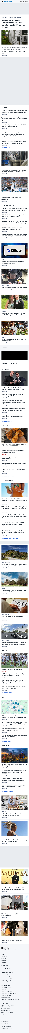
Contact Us (4, 960)
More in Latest (6, 147)
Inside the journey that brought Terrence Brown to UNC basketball (13, 687)
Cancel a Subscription (7, 978)
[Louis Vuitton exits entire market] (14, 928)
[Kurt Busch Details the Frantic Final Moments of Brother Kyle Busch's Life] (14, 378)
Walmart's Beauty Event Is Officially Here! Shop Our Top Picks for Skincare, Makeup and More (14, 508)
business (3, 259)
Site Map (3, 958)
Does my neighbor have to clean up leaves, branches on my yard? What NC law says (14, 723)
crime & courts (5, 285)
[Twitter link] (3, 968)
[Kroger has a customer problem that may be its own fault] (14, 328)
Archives (3, 962)
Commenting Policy (6, 1021)
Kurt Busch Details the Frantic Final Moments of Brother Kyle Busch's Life (12, 388)
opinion (3, 811)
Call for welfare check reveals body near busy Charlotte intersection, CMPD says (13, 643)
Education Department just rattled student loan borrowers (14, 457)
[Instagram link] (7, 968)
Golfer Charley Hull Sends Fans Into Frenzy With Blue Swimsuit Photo (14, 840)
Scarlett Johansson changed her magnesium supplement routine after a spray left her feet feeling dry (13, 134)
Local (2, 168)
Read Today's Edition (9, 1006)
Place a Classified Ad (7, 991)
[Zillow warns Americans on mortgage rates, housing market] (14, 250)
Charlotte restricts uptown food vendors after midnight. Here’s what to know (13, 142)
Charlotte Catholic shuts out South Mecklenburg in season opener (11, 228)
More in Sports (6, 693)
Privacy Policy (4, 1023)
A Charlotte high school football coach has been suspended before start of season (14, 209)
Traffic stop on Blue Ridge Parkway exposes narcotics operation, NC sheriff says (14, 565)
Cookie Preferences (6, 1026)
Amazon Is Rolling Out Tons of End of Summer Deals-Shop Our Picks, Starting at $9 (14, 516)
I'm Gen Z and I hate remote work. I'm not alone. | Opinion (14, 765)
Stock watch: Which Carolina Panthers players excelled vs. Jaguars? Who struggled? (12, 197)
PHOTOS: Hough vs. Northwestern (11, 669)
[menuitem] (2, 1)
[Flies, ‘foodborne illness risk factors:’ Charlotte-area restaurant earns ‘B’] (14, 605)
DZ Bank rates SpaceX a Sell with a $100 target (13, 470)
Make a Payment (6, 980)
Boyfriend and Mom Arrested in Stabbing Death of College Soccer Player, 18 (13, 314)
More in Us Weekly (7, 421)
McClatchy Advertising (7, 987)
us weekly (4, 311)
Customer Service (6, 975)
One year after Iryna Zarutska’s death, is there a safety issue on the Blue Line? (13, 170)
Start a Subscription (7, 977)
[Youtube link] (5, 968)
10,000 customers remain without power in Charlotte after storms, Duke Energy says (14, 111)
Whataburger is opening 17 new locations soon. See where (13, 914)
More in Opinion (7, 791)
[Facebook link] (2, 968)
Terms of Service (5, 1031)
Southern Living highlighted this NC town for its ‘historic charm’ (13, 591)
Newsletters (6, 1010)
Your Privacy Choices (6, 1028)
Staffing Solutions (6, 997)
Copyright (4, 1019)
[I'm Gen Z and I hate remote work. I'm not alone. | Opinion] (14, 755)
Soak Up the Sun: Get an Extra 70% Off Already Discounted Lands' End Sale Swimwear (12, 524)
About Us (4, 956)
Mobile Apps (6, 1008)
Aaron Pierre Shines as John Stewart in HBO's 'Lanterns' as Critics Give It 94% (12, 888)
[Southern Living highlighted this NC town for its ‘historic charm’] (14, 579)
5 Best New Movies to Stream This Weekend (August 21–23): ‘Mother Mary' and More (13, 402)
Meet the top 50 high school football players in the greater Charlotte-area (12, 681)
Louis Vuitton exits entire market (11, 940)
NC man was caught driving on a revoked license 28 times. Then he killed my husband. (13, 772)
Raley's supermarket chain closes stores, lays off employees (13, 464)
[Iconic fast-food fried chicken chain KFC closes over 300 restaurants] (14, 435)
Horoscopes (6, 1015)
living (3, 885)
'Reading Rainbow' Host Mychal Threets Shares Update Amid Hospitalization (13, 415)
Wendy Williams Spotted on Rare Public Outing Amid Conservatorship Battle (13, 409)
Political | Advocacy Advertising (10, 999)
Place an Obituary (6, 995)
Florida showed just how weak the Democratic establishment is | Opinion (13, 779)
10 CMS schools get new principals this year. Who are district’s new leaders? (14, 215)
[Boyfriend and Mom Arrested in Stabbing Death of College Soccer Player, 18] (14, 302)
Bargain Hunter (8, 480)
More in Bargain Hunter (9, 538)
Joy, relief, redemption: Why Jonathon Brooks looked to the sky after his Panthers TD (14, 118)
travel (3, 588)
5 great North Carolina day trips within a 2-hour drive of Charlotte (14, 736)
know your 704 (5, 614)
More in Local (6, 741)
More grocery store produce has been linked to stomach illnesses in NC (12, 729)
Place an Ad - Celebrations (8, 993)
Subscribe (25, 1)
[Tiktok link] (9, 968)
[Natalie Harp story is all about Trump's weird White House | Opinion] (14, 802)
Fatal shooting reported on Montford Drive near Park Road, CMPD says (14, 125)
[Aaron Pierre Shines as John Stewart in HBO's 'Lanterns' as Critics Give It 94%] (14, 876)
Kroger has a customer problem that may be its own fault (13, 340)
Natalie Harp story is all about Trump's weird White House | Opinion (13, 814)
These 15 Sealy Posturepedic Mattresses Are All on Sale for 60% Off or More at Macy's (13, 532)
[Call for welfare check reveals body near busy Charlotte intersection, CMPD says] (14, 631)
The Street (5, 426)
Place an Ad (4, 989)
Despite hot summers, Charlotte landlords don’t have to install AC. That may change (13, 23)
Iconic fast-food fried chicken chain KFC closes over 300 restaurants (13, 445)
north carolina (5, 562)
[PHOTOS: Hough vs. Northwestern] (14, 660)
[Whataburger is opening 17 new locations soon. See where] (14, 902)
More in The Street (7, 476)
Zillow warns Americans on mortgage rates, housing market (12, 262)
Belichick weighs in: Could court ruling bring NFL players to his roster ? (12, 674)
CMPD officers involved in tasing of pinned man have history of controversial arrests (14, 235)
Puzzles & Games (8, 1012)
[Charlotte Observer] (8, 2)
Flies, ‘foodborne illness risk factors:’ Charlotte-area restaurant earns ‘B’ (12, 617)
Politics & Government (11, 17)
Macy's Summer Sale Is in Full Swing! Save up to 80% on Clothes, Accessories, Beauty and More (14, 500)
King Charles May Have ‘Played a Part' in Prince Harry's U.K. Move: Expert (13, 395)
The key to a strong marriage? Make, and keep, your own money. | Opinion (13, 785)
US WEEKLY (5, 369)
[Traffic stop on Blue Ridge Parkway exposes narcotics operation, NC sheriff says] (14, 552)
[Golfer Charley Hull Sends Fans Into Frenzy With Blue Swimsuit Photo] (14, 828)
